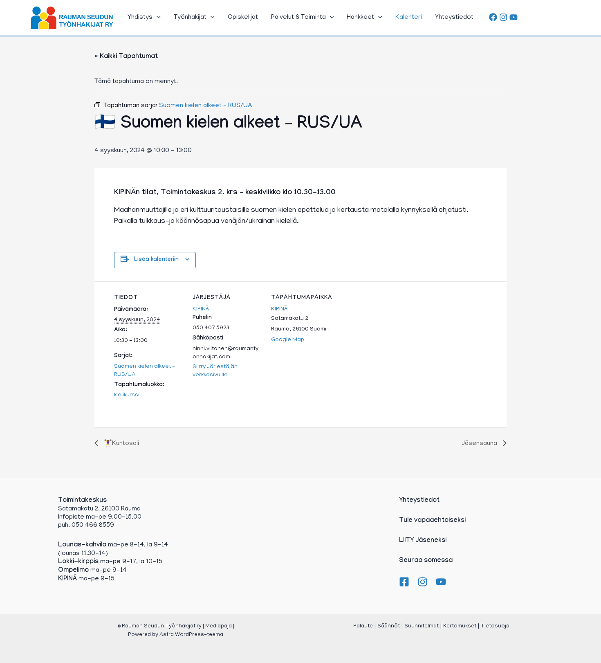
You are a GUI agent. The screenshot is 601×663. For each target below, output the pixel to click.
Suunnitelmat (421, 626)
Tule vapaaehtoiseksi (432, 521)
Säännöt (388, 626)
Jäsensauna (480, 443)
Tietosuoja (495, 626)
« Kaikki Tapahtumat (126, 57)
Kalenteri (408, 17)
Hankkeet (360, 17)
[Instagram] (503, 17)
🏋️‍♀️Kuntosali (120, 443)
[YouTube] (513, 17)
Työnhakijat (190, 17)
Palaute (363, 626)
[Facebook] (493, 17)
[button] (156, 17)
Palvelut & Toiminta (298, 17)
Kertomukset (459, 626)
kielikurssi (126, 395)
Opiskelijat (243, 17)
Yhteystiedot (454, 17)
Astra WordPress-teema (191, 635)
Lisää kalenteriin (156, 260)
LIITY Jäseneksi (422, 541)
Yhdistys (140, 17)
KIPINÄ (201, 309)
